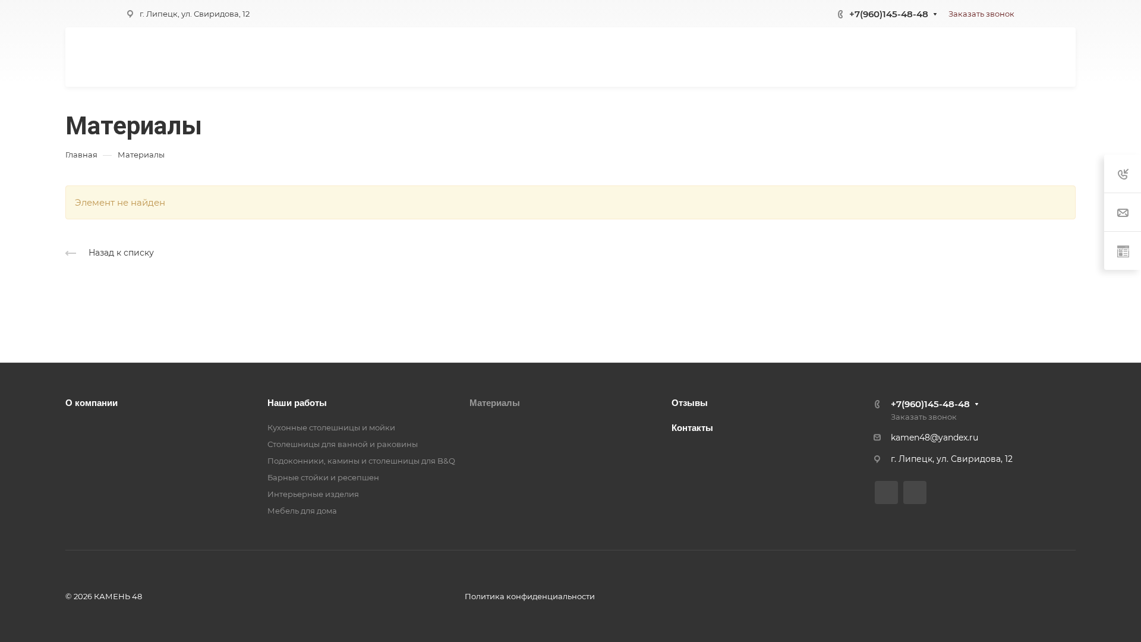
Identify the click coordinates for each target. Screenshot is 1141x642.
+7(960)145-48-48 (888, 14)
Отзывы (690, 403)
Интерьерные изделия (313, 494)
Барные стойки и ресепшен (323, 477)
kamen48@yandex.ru (934, 437)
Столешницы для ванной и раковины (342, 444)
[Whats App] (914, 492)
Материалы (494, 403)
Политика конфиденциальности (530, 596)
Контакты (692, 428)
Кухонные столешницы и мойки (331, 427)
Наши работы (297, 403)
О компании (91, 403)
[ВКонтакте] (886, 492)
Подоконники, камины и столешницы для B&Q (361, 460)
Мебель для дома (302, 510)
